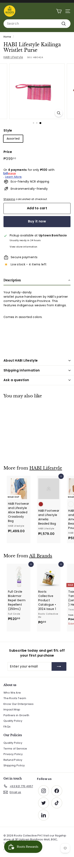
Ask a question (16, 380)
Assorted (13, 138)
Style (7, 130)
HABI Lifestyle (13, 57)
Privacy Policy (13, 754)
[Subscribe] (59, 666)
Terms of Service (15, 749)
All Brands (40, 556)
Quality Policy (12, 721)
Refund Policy (12, 760)
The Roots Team (14, 698)
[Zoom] (58, 113)
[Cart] (59, 11)
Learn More (13, 177)
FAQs (6, 727)
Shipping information (21, 370)
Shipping (9, 199)
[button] (37, 280)
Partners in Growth (16, 715)
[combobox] (37, 23)
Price (7, 152)
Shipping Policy (14, 765)
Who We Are (12, 693)
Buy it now (37, 221)
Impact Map (11, 709)
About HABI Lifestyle (20, 360)
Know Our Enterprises (18, 704)
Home (7, 36)
